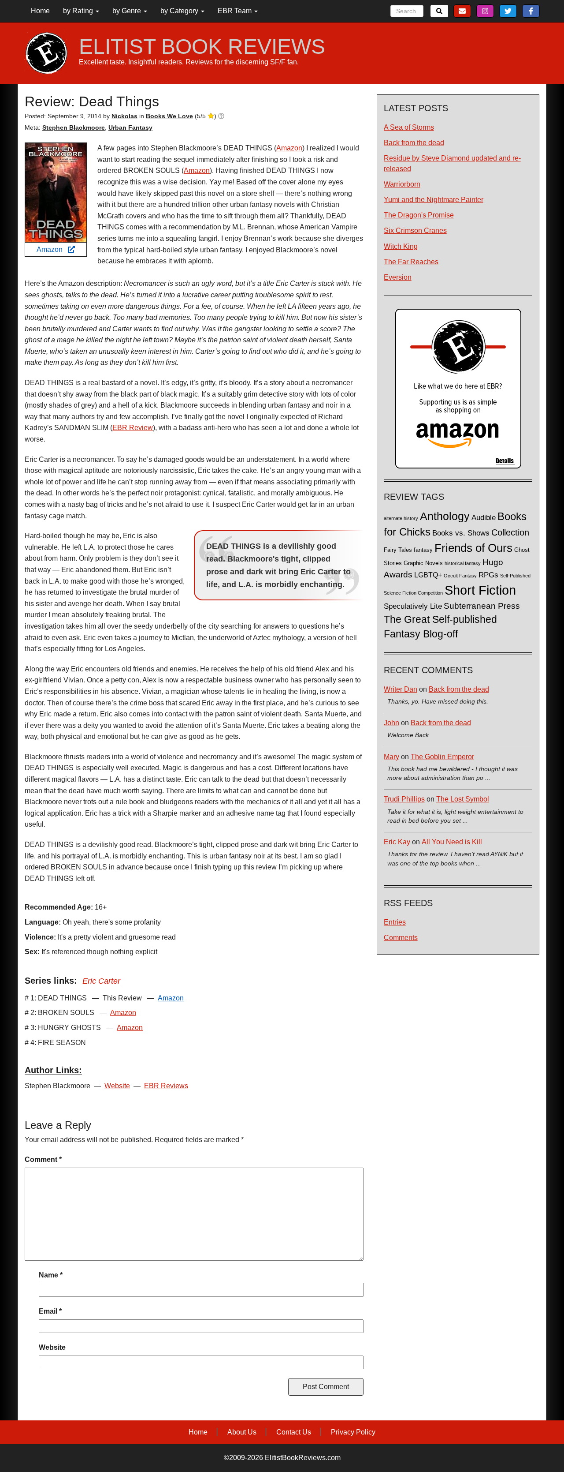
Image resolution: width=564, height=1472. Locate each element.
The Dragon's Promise (419, 215)
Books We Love (169, 116)
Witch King (401, 246)
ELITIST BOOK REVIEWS (202, 46)
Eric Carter (101, 981)
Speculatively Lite (413, 606)
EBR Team (235, 11)
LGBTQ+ (428, 575)
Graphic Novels (423, 563)
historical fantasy (463, 563)
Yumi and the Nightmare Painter (433, 199)
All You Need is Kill (452, 842)
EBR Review (132, 427)
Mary (391, 756)
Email (50, 1311)
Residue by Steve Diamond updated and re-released (452, 163)
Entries (395, 922)
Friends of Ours (473, 547)
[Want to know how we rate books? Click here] (221, 116)
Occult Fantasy (460, 575)
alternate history (401, 518)
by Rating (79, 11)
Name (51, 1275)
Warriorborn (402, 184)
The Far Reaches (411, 262)
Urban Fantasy (130, 127)
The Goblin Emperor (442, 756)
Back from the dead (414, 142)
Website (117, 1086)
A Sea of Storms (409, 127)
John (391, 723)
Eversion (398, 277)
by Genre (127, 11)
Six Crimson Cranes (415, 230)
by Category (180, 11)
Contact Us (293, 1432)
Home (40, 11)
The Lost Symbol (462, 799)
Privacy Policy (353, 1432)
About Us (241, 1432)
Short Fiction (480, 590)
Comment (43, 1159)
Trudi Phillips (404, 799)
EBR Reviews (166, 1086)
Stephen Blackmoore (73, 127)
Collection (510, 532)
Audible (483, 517)
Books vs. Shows (461, 533)
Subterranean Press (482, 606)
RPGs (488, 575)
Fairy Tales (398, 550)
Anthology (445, 516)
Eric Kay (397, 842)
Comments (401, 937)
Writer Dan (400, 689)
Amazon (52, 249)
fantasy (423, 550)
